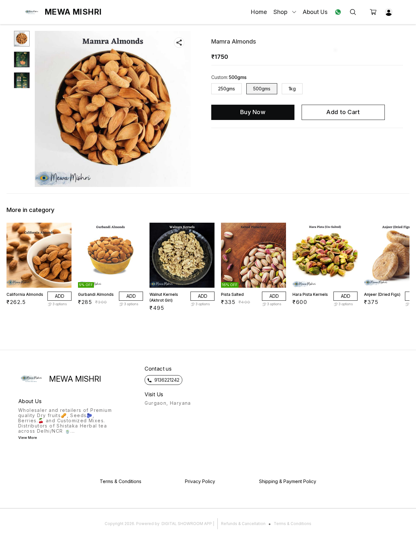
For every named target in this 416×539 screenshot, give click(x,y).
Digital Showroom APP (187, 523)
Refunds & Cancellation (243, 523)
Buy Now (253, 112)
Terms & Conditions (292, 523)
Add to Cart (343, 112)
